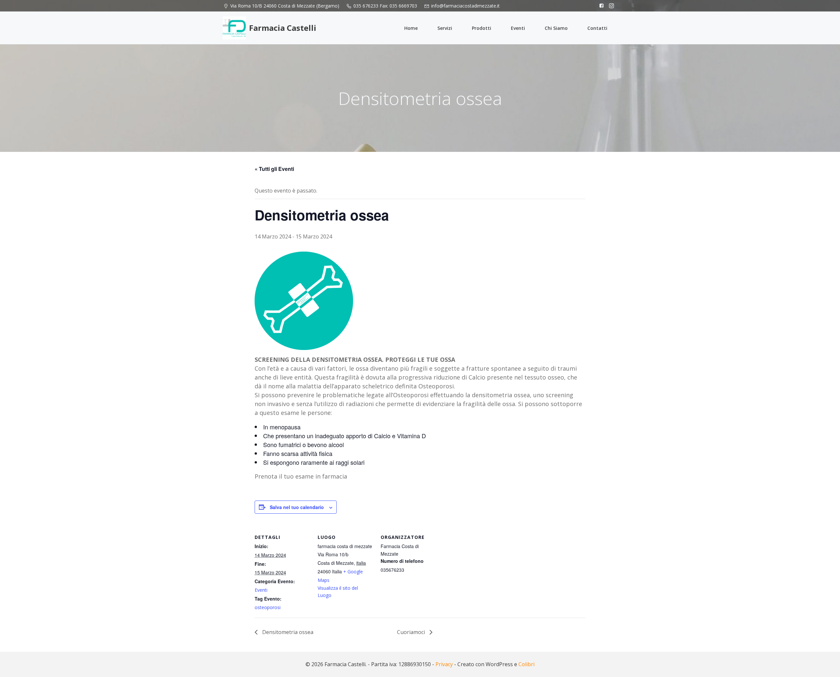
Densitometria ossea (287, 632)
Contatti (597, 28)
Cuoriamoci (411, 632)
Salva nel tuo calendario (297, 507)
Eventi (518, 28)
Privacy (444, 664)
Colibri (526, 664)
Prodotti (481, 28)
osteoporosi (268, 607)
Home (411, 28)
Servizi (444, 28)
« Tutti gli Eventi (274, 169)
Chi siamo (556, 28)
